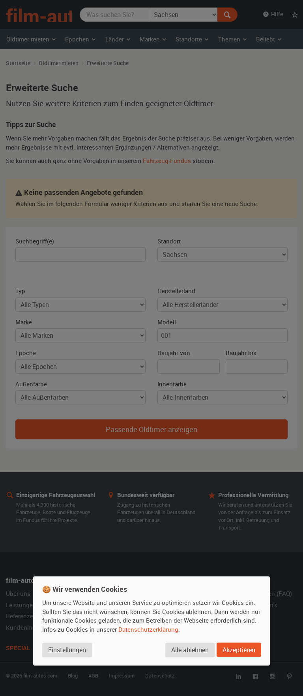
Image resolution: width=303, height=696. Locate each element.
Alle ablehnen (190, 649)
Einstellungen (67, 649)
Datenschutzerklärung (148, 629)
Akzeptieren (239, 649)
